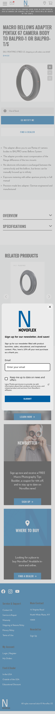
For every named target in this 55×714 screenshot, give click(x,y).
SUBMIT (27, 399)
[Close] (50, 306)
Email (8, 360)
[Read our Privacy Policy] (48, 384)
